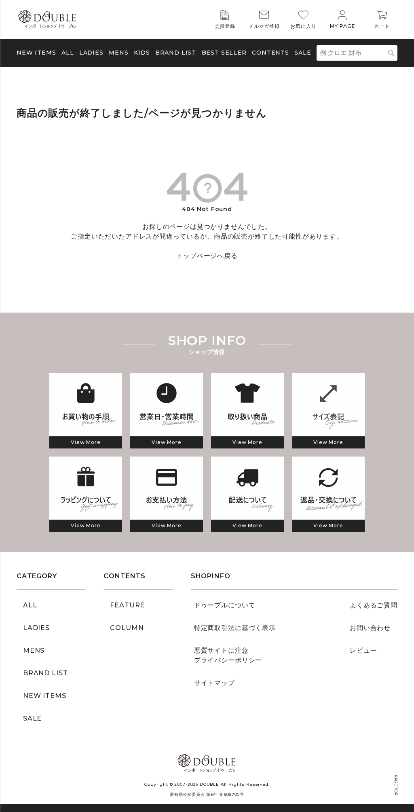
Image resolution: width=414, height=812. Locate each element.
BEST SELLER (224, 52)
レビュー (363, 650)
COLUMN (127, 628)
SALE (302, 52)
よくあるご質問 (373, 605)
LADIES (36, 628)
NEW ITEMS (36, 52)
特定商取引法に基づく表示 (235, 628)
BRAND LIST (175, 52)
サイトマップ (214, 683)
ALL (67, 52)
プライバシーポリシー (228, 660)
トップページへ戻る (207, 256)
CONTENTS (270, 52)
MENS (118, 52)
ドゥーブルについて (225, 605)
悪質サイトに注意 (221, 650)
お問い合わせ (370, 628)
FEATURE (127, 605)
